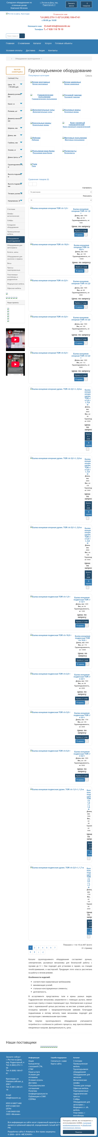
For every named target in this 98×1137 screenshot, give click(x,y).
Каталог (37, 43)
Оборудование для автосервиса (14, 246)
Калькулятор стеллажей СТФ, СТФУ (35, 1066)
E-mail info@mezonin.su (57, 26)
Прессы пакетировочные (13, 268)
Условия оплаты (14, 50)
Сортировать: (87, 188)
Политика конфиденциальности (38, 1092)
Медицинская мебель (15, 284)
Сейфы (10, 220)
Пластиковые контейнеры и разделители (12, 276)
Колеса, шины (12, 252)
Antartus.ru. (30, 1131)
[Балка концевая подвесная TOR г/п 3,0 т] (50, 712)
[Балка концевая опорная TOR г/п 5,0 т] (49, 352)
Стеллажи (11, 209)
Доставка (30, 50)
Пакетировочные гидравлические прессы (80, 1093)
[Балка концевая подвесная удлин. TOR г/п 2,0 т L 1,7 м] (57, 867)
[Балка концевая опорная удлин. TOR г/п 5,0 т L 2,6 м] (56, 527)
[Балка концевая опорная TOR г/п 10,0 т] (49, 244)
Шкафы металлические (13, 214)
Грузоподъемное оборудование (80, 1070)
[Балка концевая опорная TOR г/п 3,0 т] (49, 316)
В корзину (79, 235)
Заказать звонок (71, 4)
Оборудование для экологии (81, 1076)
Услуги (48, 43)
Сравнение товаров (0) (38, 179)
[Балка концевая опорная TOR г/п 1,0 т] (49, 208)
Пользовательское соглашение (36, 1087)
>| (43, 952)
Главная (10, 43)
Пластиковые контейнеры (79, 1114)
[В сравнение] (86, 234)
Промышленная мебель (13, 232)
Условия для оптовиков (34, 1076)
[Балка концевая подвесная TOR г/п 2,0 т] (50, 673)
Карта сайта (56, 1063)
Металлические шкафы (80, 1081)
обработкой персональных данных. (77, 1126)
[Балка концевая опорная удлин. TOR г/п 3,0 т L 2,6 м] (56, 458)
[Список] (30, 184)
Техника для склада (82, 1085)
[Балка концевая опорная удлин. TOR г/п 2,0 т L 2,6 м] (56, 389)
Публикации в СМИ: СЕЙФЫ (37, 1097)
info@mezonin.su (13, 1097)
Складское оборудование (13, 226)
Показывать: (87, 196)
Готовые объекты (63, 43)
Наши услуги (34, 1071)
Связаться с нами (59, 1061)
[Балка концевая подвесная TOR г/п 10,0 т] (50, 635)
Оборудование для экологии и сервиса (14, 257)
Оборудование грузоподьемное (27, 58)
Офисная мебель (14, 288)
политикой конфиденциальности (77, 1124)
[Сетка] (35, 184)
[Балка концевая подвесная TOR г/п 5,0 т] (50, 750)
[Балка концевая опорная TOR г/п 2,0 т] (49, 280)
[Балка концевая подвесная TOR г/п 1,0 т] (50, 596)
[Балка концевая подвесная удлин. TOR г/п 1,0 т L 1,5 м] (57, 789)
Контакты (52, 50)
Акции (42, 50)
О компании (24, 43)
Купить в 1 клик (81, 231)
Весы (9, 263)
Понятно (78, 1132)
